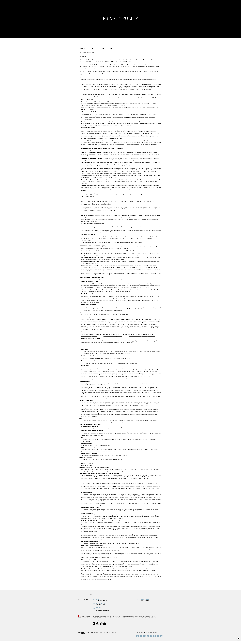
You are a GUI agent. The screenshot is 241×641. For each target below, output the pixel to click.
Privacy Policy (152, 632)
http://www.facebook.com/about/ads (113, 336)
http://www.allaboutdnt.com (122, 353)
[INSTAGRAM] (141, 636)
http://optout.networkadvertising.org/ (123, 342)
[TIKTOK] (147, 636)
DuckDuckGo (84, 329)
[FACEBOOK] (137, 636)
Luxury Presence (111, 632)
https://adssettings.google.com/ (89, 336)
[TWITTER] (151, 636)
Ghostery (91, 329)
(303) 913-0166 (145, 600)
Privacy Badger (157, 327)
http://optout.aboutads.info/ (89, 342)
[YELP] (154, 636)
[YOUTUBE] (158, 636)
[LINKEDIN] (144, 636)
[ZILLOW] (161, 636)
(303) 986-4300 (100, 604)
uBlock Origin (98, 329)
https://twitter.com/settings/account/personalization (142, 336)
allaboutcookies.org (86, 324)
